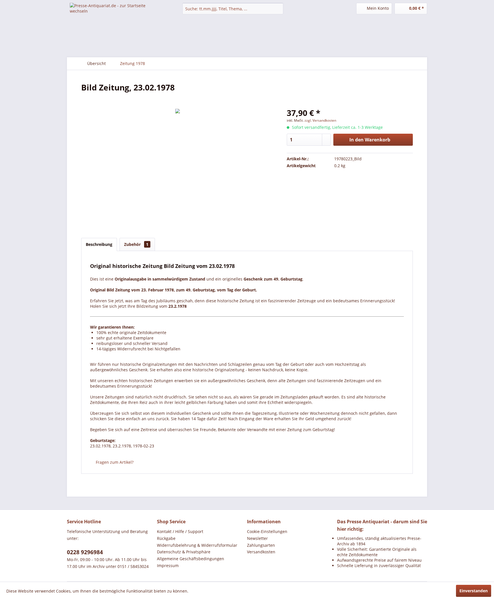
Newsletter (257, 538)
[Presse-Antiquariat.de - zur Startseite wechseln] (113, 13)
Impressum (168, 565)
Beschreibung (99, 244)
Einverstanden (473, 590)
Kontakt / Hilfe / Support (180, 531)
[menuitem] (232, 8)
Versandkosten (261, 551)
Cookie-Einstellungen (267, 531)
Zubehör (136, 244)
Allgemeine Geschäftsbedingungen (190, 558)
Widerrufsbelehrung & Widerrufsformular (197, 545)
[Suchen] (278, 8)
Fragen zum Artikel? (114, 462)
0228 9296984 (85, 552)
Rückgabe (166, 538)
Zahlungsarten (261, 545)
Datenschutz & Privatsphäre (183, 551)
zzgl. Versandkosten (320, 120)
